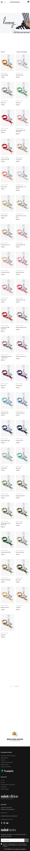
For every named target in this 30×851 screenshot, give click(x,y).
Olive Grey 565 (20, 552)
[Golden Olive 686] (7, 567)
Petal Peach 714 (5, 245)
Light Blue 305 (4, 413)
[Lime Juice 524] (7, 483)
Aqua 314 (18, 468)
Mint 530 (18, 102)
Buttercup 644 (5, 607)
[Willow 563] (22, 510)
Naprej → (17, 686)
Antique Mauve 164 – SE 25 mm (6, 357)
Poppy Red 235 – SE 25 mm (5, 328)
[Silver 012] (7, 90)
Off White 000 (19, 75)
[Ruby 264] (7, 117)
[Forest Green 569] (7, 539)
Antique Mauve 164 (21, 327)
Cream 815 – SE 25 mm (21, 216)
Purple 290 (19, 385)
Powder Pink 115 (5, 272)
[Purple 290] (22, 372)
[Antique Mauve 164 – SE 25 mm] (7, 343)
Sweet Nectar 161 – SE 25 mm (21, 130)
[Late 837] (7, 622)
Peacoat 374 (19, 440)
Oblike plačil (4, 758)
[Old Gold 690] (7, 62)
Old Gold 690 (4, 75)
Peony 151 (3, 300)
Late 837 (3, 635)
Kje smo (3, 782)
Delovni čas (4, 813)
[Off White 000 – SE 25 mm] (22, 174)
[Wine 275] (7, 372)
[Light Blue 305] (7, 400)
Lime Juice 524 (5, 496)
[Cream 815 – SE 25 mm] (22, 203)
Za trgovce (4, 787)
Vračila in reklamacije (7, 762)
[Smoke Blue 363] (7, 428)
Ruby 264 (3, 130)
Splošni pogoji (4, 764)
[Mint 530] (22, 90)
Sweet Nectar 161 (20, 245)
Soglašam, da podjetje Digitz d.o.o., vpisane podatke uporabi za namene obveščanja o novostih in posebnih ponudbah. (15, 845)
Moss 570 (18, 580)
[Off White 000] (22, 62)
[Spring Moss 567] (22, 483)
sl (4, 2)
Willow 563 (19, 523)
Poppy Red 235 (5, 159)
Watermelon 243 (20, 300)
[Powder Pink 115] (7, 259)
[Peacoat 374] (22, 428)
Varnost (3, 760)
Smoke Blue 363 (5, 440)
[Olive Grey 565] (22, 539)
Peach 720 (4, 187)
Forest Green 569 (5, 552)
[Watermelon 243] (22, 287)
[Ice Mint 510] (7, 455)
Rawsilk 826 (4, 216)
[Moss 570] (22, 567)
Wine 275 (3, 385)
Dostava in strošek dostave (8, 755)
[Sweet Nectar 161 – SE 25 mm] (22, 117)
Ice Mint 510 (4, 468)
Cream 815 (19, 159)
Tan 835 (18, 607)
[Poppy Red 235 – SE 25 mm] (7, 314)
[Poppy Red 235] (7, 146)
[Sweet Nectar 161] (22, 232)
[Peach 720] (7, 174)
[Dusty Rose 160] (22, 259)
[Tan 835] (22, 594)
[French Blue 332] (22, 400)
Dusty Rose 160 (20, 272)
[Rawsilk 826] (7, 203)
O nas (2, 780)
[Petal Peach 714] (7, 232)
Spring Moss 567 (20, 496)
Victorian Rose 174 (21, 356)
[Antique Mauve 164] (22, 314)
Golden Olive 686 (5, 580)
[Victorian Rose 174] (22, 343)
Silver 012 (3, 102)
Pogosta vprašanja (6, 766)
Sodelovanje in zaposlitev (8, 784)
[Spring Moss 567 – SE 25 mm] (7, 510)
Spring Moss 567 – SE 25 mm (6, 523)
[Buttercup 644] (7, 594)
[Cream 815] (22, 146)
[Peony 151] (7, 287)
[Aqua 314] (22, 455)
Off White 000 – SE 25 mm (21, 187)
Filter (3, 51)
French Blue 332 (20, 413)
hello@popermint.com (7, 819)
